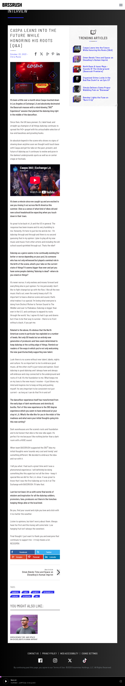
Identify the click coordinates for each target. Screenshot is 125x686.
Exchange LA (48, 592)
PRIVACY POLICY (49, 653)
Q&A (37, 596)
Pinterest (36, 557)
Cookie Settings (90, 653)
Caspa (26, 592)
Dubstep (36, 592)
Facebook (23, 552)
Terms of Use (59, 667)
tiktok (84, 660)
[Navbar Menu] (121, 5)
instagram (55, 660)
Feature (15, 596)
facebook (40, 660)
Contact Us (33, 653)
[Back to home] (13, 5)
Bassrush (15, 592)
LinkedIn (53, 557)
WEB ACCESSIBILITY (69, 653)
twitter (70, 660)
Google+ (19, 557)
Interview (26, 596)
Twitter (49, 552)
